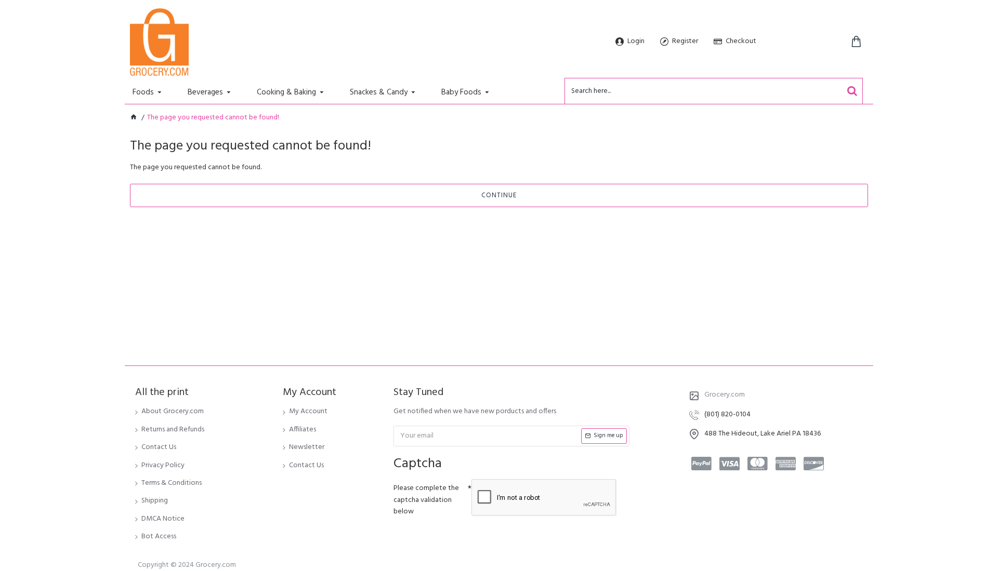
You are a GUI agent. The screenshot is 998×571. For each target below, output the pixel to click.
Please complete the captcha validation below (426, 500)
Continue (499, 195)
